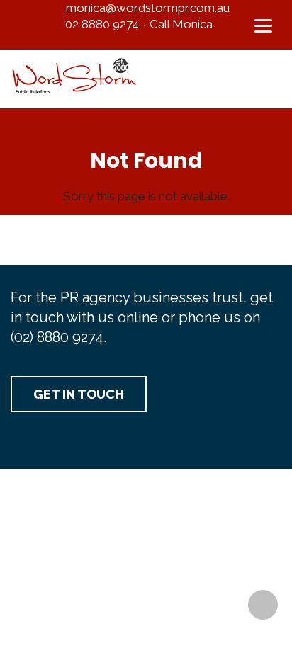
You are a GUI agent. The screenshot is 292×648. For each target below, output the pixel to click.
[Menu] (263, 25)
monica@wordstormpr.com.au (148, 8)
